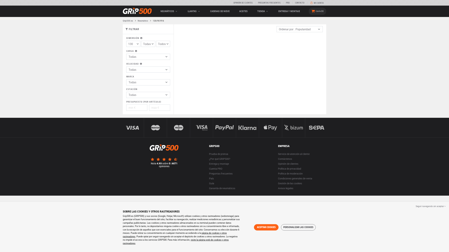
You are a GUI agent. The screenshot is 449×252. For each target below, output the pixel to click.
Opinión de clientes (243, 3)
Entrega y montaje (289, 11)
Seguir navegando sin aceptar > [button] (430, 206)
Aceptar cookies (266, 227)
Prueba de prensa (218, 154)
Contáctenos (285, 158)
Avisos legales (285, 188)
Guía (211, 183)
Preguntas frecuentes (269, 3)
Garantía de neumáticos (222, 188)
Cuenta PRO (215, 168)
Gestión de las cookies (290, 183)
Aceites (243, 11)
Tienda (261, 11)
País (211, 178)
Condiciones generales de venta (295, 178)
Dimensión (133, 38)
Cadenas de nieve (220, 11)
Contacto (299, 3)
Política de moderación (290, 173)
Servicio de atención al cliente (294, 154)
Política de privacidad (289, 168)
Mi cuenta (318, 3)
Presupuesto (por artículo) (143, 102)
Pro (288, 3)
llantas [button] (192, 11)
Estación (131, 89)
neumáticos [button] (167, 11)
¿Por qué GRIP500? (219, 158)
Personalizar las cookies (298, 227)
